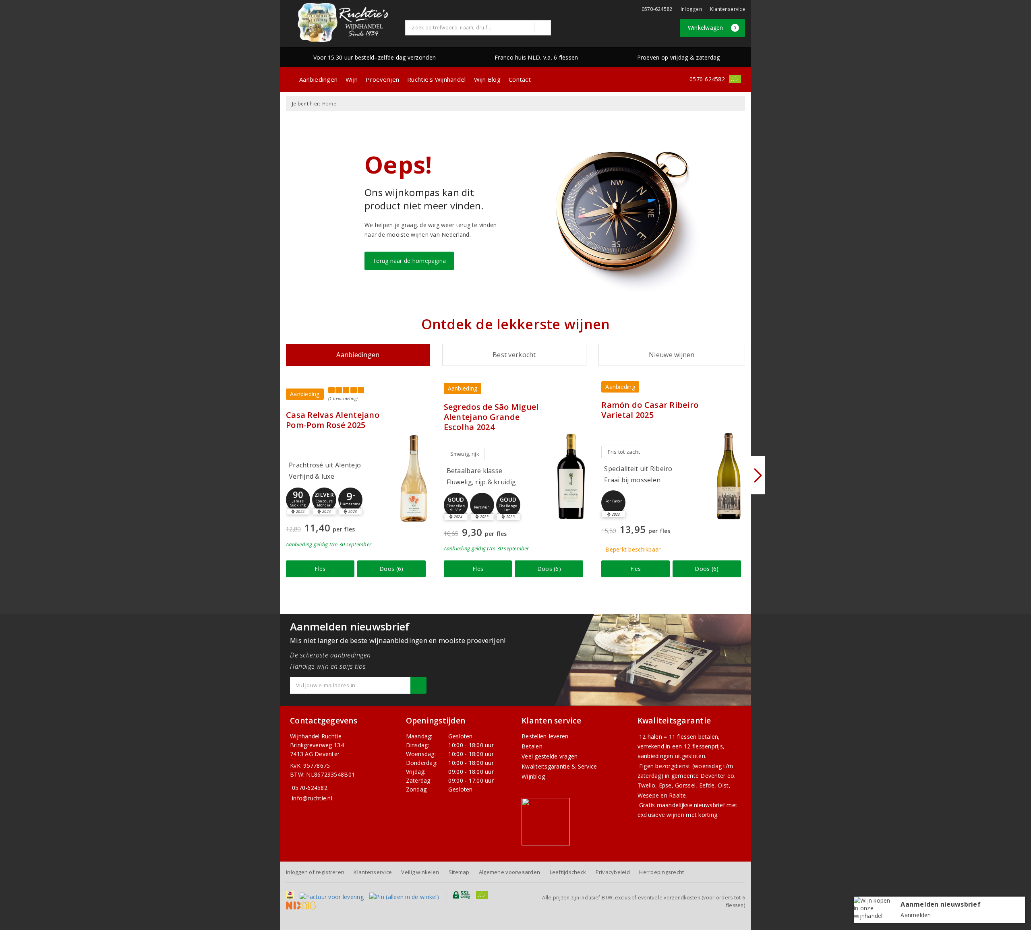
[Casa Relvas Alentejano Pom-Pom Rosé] (413, 478)
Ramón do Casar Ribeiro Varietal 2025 (649, 410)
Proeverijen (382, 79)
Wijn (352, 79)
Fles (320, 568)
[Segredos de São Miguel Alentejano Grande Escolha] (571, 476)
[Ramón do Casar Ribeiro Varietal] (729, 476)
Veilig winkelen (420, 872)
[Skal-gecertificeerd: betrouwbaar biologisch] (735, 79)
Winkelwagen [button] (712, 27)
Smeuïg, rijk (464, 453)
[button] (298, 500)
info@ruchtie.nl (312, 798)
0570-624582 (657, 9)
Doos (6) (391, 568)
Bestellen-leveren (545, 736)
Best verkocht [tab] (514, 354)
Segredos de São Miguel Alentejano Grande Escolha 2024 (491, 417)
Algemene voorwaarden (509, 872)
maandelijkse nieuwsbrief (691, 805)
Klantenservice (727, 9)
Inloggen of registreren (315, 872)
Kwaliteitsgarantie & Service (559, 766)
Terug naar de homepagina (409, 261)
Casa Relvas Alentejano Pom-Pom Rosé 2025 (332, 420)
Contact (520, 79)
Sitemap (459, 872)
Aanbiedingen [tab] (357, 354)
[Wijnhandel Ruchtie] (343, 22)
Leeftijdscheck (568, 872)
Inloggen (691, 9)
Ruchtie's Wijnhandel (436, 79)
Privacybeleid (613, 872)
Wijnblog (533, 776)
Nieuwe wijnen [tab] (671, 354)
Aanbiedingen (318, 79)
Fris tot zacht (624, 451)
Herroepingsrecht (661, 872)
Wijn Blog (487, 79)
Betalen (532, 746)
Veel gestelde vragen (550, 756)
